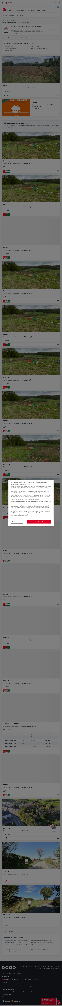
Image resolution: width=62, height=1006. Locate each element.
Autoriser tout (39, 521)
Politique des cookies (34, 499)
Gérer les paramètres (16, 521)
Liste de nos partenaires (17, 517)
